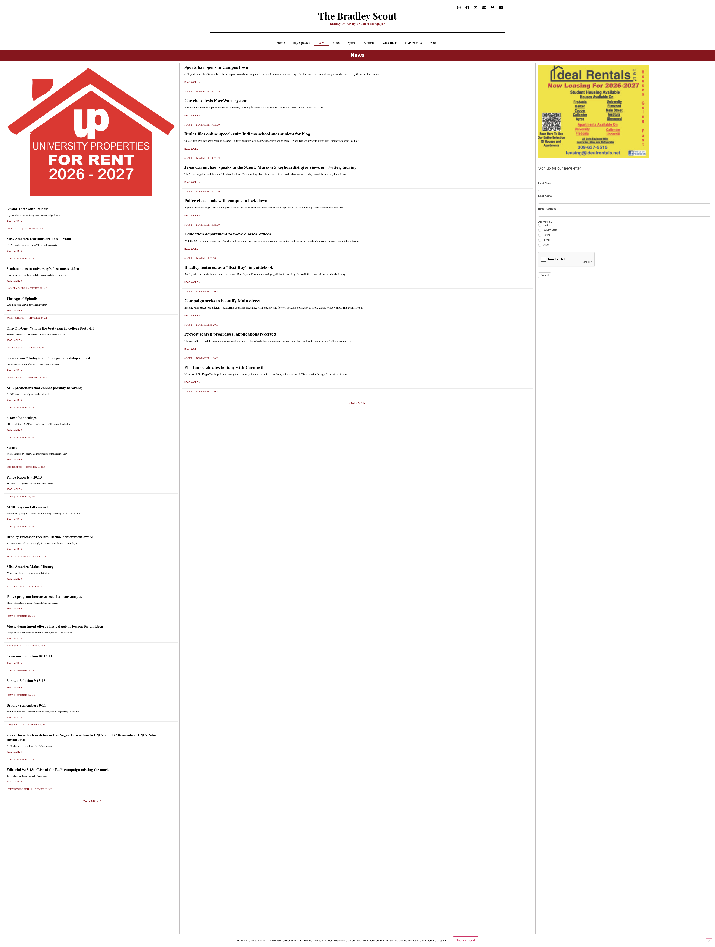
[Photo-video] (492, 7)
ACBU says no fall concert (27, 507)
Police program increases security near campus (44, 596)
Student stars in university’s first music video (43, 268)
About (434, 42)
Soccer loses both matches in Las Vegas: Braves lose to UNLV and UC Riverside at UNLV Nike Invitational (81, 737)
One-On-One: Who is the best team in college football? (50, 328)
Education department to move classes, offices (227, 233)
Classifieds (390, 42)
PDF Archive (413, 42)
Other (545, 245)
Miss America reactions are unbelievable (39, 238)
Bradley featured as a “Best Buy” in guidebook (228, 267)
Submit (545, 275)
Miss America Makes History (30, 566)
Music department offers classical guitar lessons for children (55, 626)
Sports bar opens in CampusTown (216, 67)
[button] (90, 801)
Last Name (545, 196)
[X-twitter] (475, 7)
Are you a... (545, 221)
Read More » (15, 221)
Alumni (546, 239)
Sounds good (465, 940)
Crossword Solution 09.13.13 (29, 656)
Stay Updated (301, 42)
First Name (545, 183)
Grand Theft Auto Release (27, 209)
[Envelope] (501, 7)
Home (281, 42)
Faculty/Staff (549, 229)
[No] (709, 940)
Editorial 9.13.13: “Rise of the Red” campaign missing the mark (58, 769)
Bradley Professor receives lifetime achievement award (50, 537)
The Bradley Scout (357, 16)
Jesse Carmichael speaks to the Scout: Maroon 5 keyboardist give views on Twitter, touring (270, 167)
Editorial (369, 42)
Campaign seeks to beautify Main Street (222, 300)
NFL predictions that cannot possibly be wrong (44, 388)
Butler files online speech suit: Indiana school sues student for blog (247, 133)
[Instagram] (459, 7)
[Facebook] (467, 7)
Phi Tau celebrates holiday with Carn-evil (223, 367)
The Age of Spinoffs (22, 298)
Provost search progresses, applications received (230, 334)
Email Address (547, 208)
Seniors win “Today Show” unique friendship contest (48, 358)
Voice (336, 42)
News (321, 42)
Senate (12, 447)
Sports (352, 42)
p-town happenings (22, 417)
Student (546, 225)
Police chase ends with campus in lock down (225, 200)
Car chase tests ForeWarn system (215, 100)
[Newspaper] (484, 7)
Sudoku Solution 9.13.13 (26, 680)
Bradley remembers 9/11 (26, 705)
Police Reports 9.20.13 (24, 477)
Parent (546, 234)
